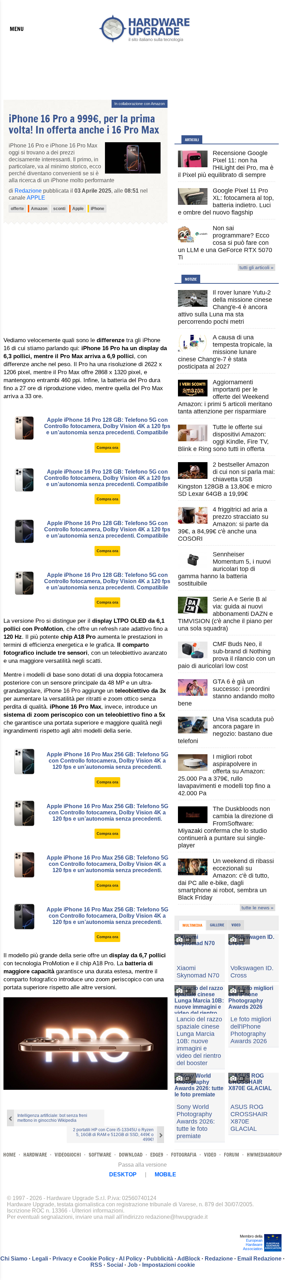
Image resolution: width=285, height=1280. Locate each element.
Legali (40, 1259)
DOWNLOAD (130, 1154)
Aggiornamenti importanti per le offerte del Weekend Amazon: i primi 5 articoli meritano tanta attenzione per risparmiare (225, 397)
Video (236, 925)
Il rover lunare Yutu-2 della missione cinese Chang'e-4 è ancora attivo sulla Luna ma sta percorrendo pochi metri (225, 307)
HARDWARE (35, 1154)
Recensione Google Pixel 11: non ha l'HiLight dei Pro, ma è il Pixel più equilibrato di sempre (226, 164)
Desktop (123, 1174)
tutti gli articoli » (256, 267)
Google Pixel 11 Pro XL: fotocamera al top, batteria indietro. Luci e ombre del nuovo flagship (226, 201)
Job (133, 1265)
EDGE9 (156, 1154)
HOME (9, 1154)
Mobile (165, 1174)
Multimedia (192, 925)
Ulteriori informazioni (97, 1211)
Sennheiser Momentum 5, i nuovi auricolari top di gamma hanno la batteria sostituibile (224, 569)
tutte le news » (258, 907)
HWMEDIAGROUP (264, 1154)
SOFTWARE (100, 1154)
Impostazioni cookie (168, 1265)
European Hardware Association (252, 1244)
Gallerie (217, 925)
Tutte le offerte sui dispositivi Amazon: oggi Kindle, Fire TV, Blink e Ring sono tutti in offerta (223, 438)
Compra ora (107, 447)
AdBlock (188, 1259)
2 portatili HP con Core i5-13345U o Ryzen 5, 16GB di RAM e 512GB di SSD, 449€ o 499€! (113, 1134)
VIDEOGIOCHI (68, 1154)
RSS (96, 1265)
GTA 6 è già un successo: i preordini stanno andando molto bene (226, 692)
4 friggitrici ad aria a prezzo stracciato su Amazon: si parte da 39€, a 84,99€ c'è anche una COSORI (223, 524)
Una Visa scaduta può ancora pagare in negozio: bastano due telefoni (226, 730)
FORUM (231, 1154)
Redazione (219, 1259)
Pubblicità (160, 1259)
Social (115, 1265)
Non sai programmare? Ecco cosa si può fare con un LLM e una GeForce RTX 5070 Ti (225, 243)
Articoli (192, 140)
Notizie (191, 279)
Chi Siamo (13, 1259)
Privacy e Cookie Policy (83, 1259)
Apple (36, 198)
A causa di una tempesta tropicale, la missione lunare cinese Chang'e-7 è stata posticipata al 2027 (225, 352)
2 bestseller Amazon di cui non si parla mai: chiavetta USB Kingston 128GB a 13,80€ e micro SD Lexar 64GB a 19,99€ (226, 479)
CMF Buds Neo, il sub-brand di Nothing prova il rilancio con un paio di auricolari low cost (226, 655)
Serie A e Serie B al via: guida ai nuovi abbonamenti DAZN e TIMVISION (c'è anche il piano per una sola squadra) (225, 614)
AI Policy (130, 1259)
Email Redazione (259, 1259)
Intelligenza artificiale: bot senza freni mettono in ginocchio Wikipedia (52, 1118)
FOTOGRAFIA (183, 1154)
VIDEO (210, 1154)
